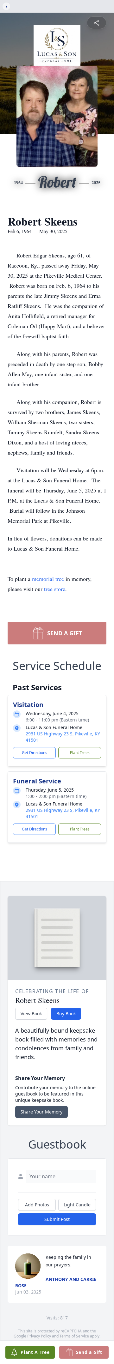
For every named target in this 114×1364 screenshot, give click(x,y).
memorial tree (48, 578)
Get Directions (34, 752)
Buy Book (66, 1014)
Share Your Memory (41, 1112)
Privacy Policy (39, 1336)
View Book (31, 1014)
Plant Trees (80, 752)
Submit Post (57, 1219)
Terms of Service (74, 1336)
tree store (54, 589)
